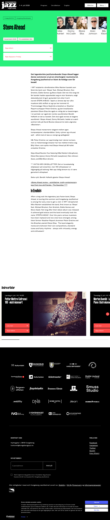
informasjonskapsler (93, 485)
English (66, 5)
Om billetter (55, 5)
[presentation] (2, 314)
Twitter (92, 448)
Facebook (93, 442)
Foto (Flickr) (94, 453)
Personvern (77, 485)
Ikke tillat (96, 510)
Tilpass (96, 506)
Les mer (10, 326)
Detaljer (23, 517)
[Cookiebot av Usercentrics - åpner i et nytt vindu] (10, 517)
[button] (10, 339)
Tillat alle (96, 502)
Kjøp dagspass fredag (13, 56)
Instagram (93, 445)
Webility (62, 485)
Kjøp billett (9, 48)
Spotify (92, 450)
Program (44, 5)
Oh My (69, 485)
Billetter (90, 5)
